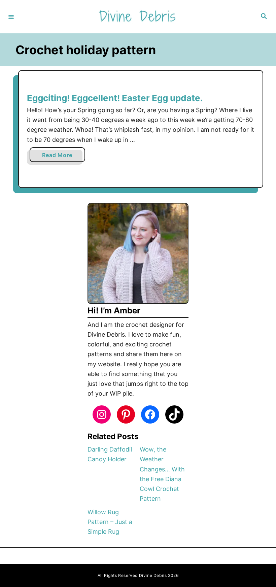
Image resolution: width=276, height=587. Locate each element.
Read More (58, 156)
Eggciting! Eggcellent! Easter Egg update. (115, 98)
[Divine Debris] (137, 16)
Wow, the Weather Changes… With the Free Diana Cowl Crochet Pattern (162, 474)
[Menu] (11, 16)
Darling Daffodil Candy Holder (110, 454)
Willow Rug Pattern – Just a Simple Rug (110, 521)
